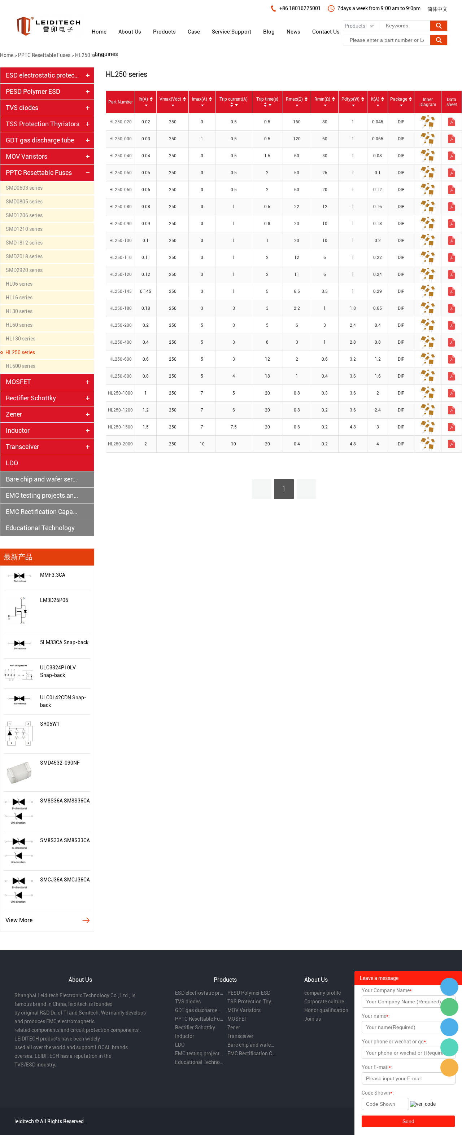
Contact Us (326, 31)
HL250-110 (120, 257)
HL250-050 (120, 172)
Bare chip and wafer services (42, 479)
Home (99, 31)
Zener (14, 414)
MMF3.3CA (52, 575)
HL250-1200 (120, 410)
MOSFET (18, 382)
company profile (322, 993)
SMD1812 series (24, 243)
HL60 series (19, 325)
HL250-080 (120, 206)
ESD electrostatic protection (42, 75)
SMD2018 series (24, 256)
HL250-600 (120, 359)
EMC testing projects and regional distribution (42, 495)
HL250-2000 (120, 443)
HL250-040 (120, 155)
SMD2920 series (24, 270)
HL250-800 (120, 376)
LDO (12, 463)
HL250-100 (120, 240)
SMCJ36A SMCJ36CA (65, 880)
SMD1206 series (24, 215)
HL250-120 (120, 274)
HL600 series (20, 366)
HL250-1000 (120, 393)
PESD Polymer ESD (33, 91)
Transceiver (22, 446)
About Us (129, 31)
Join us (312, 1019)
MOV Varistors (26, 156)
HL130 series (20, 339)
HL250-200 (120, 325)
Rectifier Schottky (31, 398)
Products (164, 31)
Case (194, 31)
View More (18, 920)
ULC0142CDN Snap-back (63, 701)
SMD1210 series (24, 229)
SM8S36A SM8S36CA (65, 801)
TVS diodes (22, 107)
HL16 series (19, 297)
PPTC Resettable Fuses (44, 55)
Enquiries (106, 54)
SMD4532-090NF (60, 763)
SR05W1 (50, 724)
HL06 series (19, 284)
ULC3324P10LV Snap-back (58, 671)
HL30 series (19, 311)
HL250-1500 (120, 427)
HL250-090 (120, 223)
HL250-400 (120, 342)
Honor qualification (326, 1010)
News (293, 31)
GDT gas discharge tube (40, 140)
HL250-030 (120, 138)
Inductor (18, 430)
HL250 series (90, 55)
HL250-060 (120, 189)
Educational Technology (40, 528)
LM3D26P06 (54, 600)
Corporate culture (324, 1001)
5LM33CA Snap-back (64, 642)
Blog (269, 31)
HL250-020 (120, 121)
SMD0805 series (24, 201)
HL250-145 (120, 291)
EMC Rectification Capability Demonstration (42, 511)
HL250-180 (120, 308)
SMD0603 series (24, 188)
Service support (231, 31)
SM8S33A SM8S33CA (65, 840)
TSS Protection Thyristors (42, 124)
